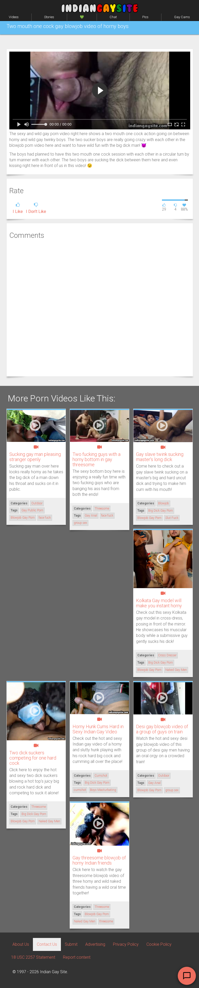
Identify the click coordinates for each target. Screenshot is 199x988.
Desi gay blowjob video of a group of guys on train (162, 729)
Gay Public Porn (32, 510)
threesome (106, 921)
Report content (76, 957)
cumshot (80, 790)
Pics (145, 17)
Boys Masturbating (103, 790)
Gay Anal (91, 515)
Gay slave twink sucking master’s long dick (159, 456)
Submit (71, 944)
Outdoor (36, 503)
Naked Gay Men (176, 670)
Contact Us (47, 944)
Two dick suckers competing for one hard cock (32, 758)
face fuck (45, 517)
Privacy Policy (126, 944)
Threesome (102, 508)
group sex (80, 523)
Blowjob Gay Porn (23, 517)
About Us (20, 944)
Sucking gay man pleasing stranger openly (35, 456)
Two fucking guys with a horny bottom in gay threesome (96, 459)
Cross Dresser (167, 655)
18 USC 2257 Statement (33, 957)
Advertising (95, 944)
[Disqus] (99, 307)
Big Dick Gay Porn (160, 510)
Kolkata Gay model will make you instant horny (159, 603)
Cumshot (101, 775)
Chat (113, 17)
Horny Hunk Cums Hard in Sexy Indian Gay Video (98, 729)
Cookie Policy (159, 944)
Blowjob (163, 503)
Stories (49, 17)
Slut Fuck (171, 518)
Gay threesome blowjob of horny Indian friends (99, 860)
